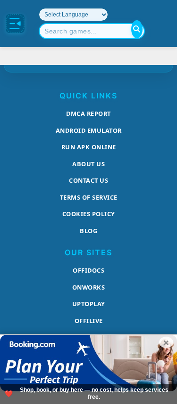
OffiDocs (88, 270)
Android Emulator (89, 130)
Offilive (89, 320)
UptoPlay (88, 303)
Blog (88, 230)
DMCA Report (88, 113)
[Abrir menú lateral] (15, 23)
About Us (88, 164)
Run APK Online (88, 147)
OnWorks (88, 287)
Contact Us (88, 180)
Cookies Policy (88, 214)
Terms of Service (89, 197)
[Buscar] (137, 29)
